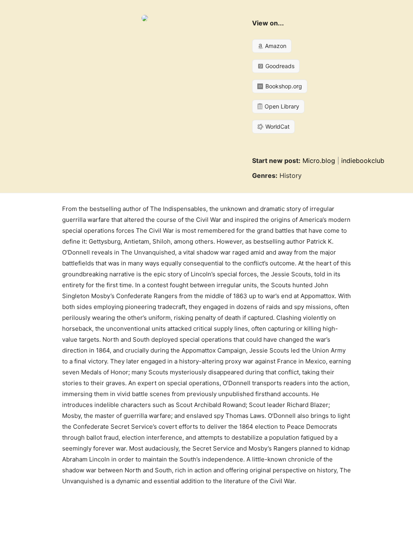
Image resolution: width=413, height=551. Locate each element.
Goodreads (279, 66)
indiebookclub (362, 161)
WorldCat (277, 126)
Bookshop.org (283, 86)
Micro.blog (318, 161)
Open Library (281, 106)
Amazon (274, 45)
